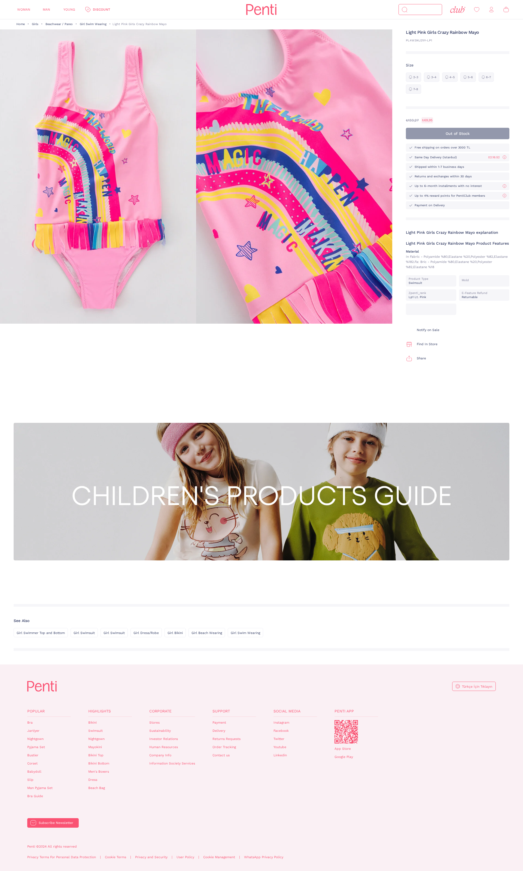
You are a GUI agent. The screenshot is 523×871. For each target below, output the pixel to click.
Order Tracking (224, 747)
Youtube (279, 747)
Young (69, 9)
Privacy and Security (151, 857)
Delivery (218, 731)
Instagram (281, 722)
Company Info (160, 755)
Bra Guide (35, 796)
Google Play (344, 757)
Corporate (160, 711)
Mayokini (95, 747)
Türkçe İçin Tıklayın (477, 686)
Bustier (32, 755)
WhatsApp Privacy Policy (263, 857)
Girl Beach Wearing (206, 633)
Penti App (344, 711)
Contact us (221, 755)
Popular (36, 711)
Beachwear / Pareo (59, 24)
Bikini (92, 722)
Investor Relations (163, 739)
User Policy (185, 857)
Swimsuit (95, 731)
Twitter (278, 739)
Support (221, 711)
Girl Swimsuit (84, 633)
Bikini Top (96, 755)
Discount (101, 9)
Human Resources (163, 747)
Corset (32, 763)
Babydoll (34, 771)
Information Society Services (172, 763)
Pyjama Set (36, 747)
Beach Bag (96, 788)
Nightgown (35, 739)
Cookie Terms (115, 857)
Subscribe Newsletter (56, 823)
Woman (23, 9)
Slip (30, 780)
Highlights (99, 711)
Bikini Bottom (98, 763)
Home (20, 24)
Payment (219, 722)
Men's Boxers (98, 771)
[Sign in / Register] (491, 9)
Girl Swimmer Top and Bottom (41, 633)
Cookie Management (219, 857)
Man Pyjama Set (40, 788)
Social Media (286, 711)
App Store (343, 749)
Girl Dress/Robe (146, 633)
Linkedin (280, 755)
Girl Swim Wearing (93, 24)
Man (46, 9)
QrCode (346, 731)
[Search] (404, 9)
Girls (35, 24)
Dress (92, 780)
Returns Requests (226, 739)
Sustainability (160, 731)
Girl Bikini (175, 633)
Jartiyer (33, 731)
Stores (154, 722)
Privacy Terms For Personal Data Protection (61, 857)
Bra (30, 722)
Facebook (281, 731)
